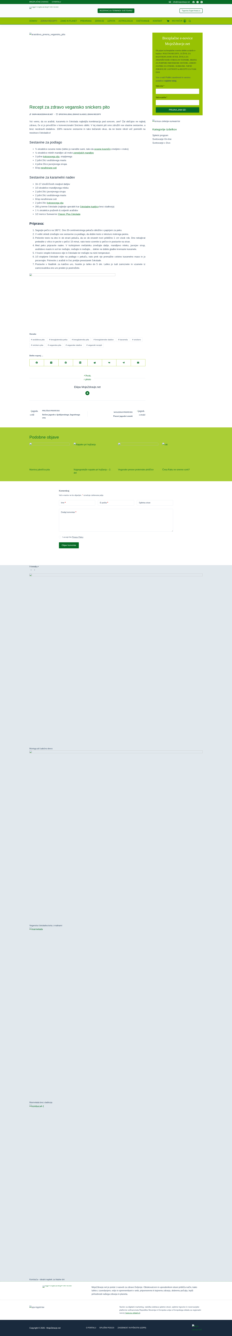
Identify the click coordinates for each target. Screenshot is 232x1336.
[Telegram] (123, 362)
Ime (63, 502)
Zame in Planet (68, 21)
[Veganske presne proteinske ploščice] (138, 454)
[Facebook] (194, 2)
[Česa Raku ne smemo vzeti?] (182, 454)
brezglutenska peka (58, 340)
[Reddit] (95, 362)
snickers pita (37, 345)
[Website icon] (87, 393)
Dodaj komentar (68, 512)
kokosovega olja (51, 156)
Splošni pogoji (106, 1328)
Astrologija (126, 21)
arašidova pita (38, 340)
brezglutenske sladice (104, 340)
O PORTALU (56, 2)
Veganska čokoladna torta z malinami (45, 925)
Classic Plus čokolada (69, 214)
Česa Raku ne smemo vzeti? (176, 469)
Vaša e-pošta (161, 97)
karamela (123, 340)
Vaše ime (159, 86)
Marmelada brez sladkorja (40, 1102)
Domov (33, 21)
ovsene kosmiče (102, 149)
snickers (136, 340)
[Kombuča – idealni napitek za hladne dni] (116, 1191)
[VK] (109, 362)
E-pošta (104, 502)
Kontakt (157, 21)
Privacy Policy (77, 537)
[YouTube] (202, 2)
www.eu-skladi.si (133, 1313)
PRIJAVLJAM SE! (177, 110)
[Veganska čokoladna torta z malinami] (116, 837)
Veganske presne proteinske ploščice (136, 469)
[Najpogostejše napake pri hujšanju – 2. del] (94, 454)
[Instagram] (198, 2)
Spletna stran (144, 502)
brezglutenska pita (80, 340)
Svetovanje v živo (161, 143)
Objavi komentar (69, 545)
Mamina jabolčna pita (39, 469)
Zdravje (99, 21)
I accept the (72, 537)
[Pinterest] (66, 362)
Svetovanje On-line (161, 139)
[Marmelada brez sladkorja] (116, 1014)
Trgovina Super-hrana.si (191, 11)
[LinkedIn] (80, 362)
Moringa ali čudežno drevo (40, 748)
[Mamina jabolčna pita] (49, 454)
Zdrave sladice (80, 114)
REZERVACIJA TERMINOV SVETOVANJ (116, 11)
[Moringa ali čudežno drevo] (116, 660)
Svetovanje (142, 21)
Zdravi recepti (49, 21)
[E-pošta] (138, 362)
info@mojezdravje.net (181, 2)
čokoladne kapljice (89, 206)
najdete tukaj (170, 81)
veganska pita (54, 345)
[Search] (190, 21)
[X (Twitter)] (51, 362)
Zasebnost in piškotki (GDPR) (132, 1328)
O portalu (91, 1328)
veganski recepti (94, 345)
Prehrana (86, 21)
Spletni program (160, 135)
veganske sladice (74, 345)
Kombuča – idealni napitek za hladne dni (46, 1279)
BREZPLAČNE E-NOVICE (38, 2)
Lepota (111, 21)
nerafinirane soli (49, 168)
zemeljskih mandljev (83, 153)
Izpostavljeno (65, 114)
